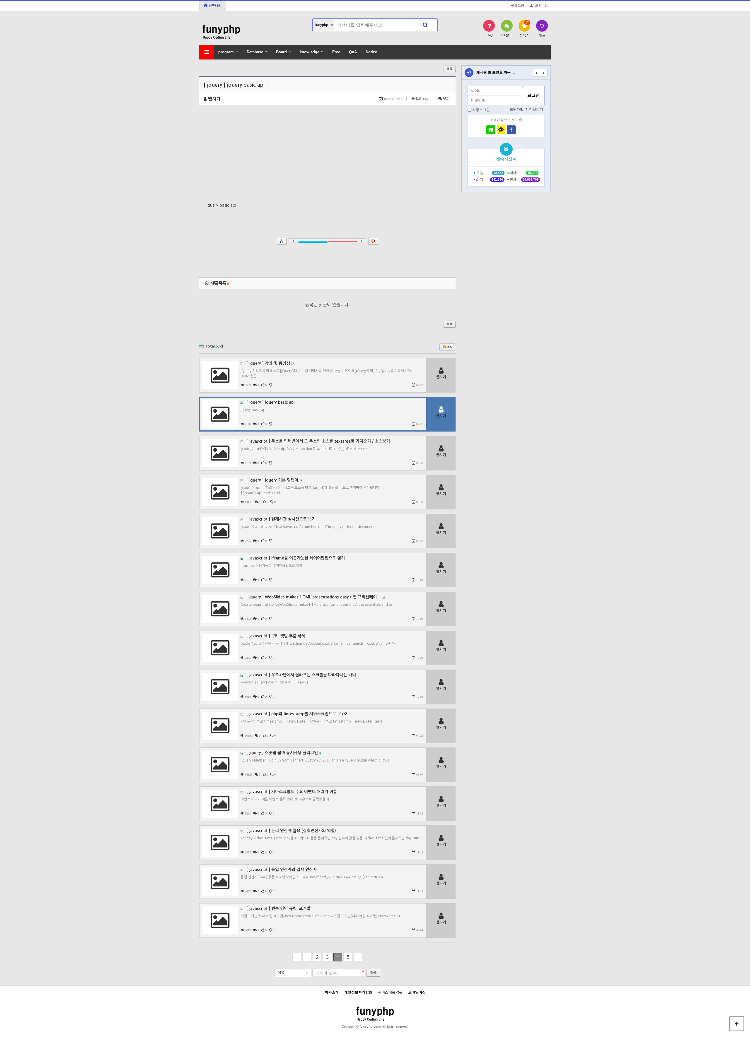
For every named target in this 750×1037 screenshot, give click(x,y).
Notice (371, 52)
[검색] (425, 25)
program (226, 52)
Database (255, 52)
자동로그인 (481, 110)
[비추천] (373, 241)
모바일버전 (417, 992)
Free (336, 52)
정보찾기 (536, 109)
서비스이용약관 (390, 992)
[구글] (521, 129)
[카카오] (501, 129)
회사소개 (332, 992)
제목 (281, 973)
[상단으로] (736, 1024)
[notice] (469, 72)
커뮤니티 (214, 5)
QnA (353, 52)
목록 (450, 68)
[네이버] (490, 129)
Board (281, 52)
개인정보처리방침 (358, 992)
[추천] (282, 241)
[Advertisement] (327, 158)
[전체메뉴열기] (206, 52)
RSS (447, 346)
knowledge (309, 52)
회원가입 (541, 5)
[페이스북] (511, 129)
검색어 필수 (326, 973)
